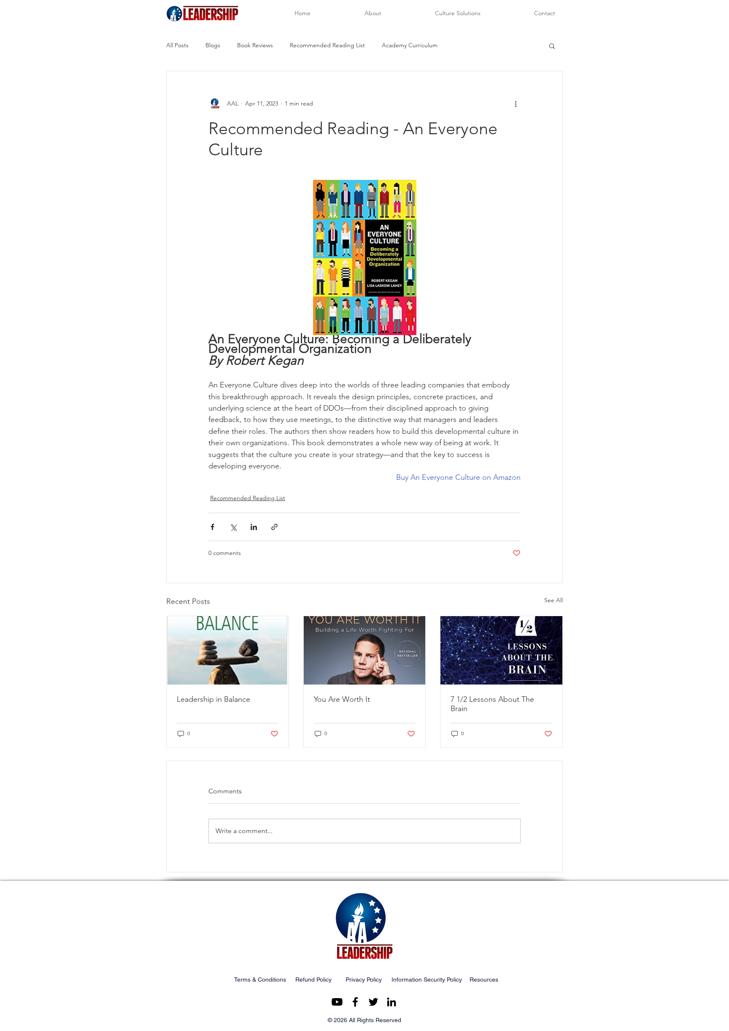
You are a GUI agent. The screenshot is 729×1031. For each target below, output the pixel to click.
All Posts (177, 45)
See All (553, 600)
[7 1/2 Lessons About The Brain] (501, 650)
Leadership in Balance (213, 699)
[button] (552, 45)
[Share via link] (274, 527)
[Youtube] (337, 1002)
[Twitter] (373, 1002)
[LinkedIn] (391, 1002)
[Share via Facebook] (212, 527)
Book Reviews (255, 45)
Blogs (212, 45)
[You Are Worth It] (365, 650)
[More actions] (515, 103)
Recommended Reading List (327, 45)
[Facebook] (355, 1002)
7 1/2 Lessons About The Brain (492, 704)
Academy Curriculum (409, 45)
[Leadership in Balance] (228, 650)
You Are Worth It (342, 699)
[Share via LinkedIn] (254, 527)
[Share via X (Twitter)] (233, 527)
